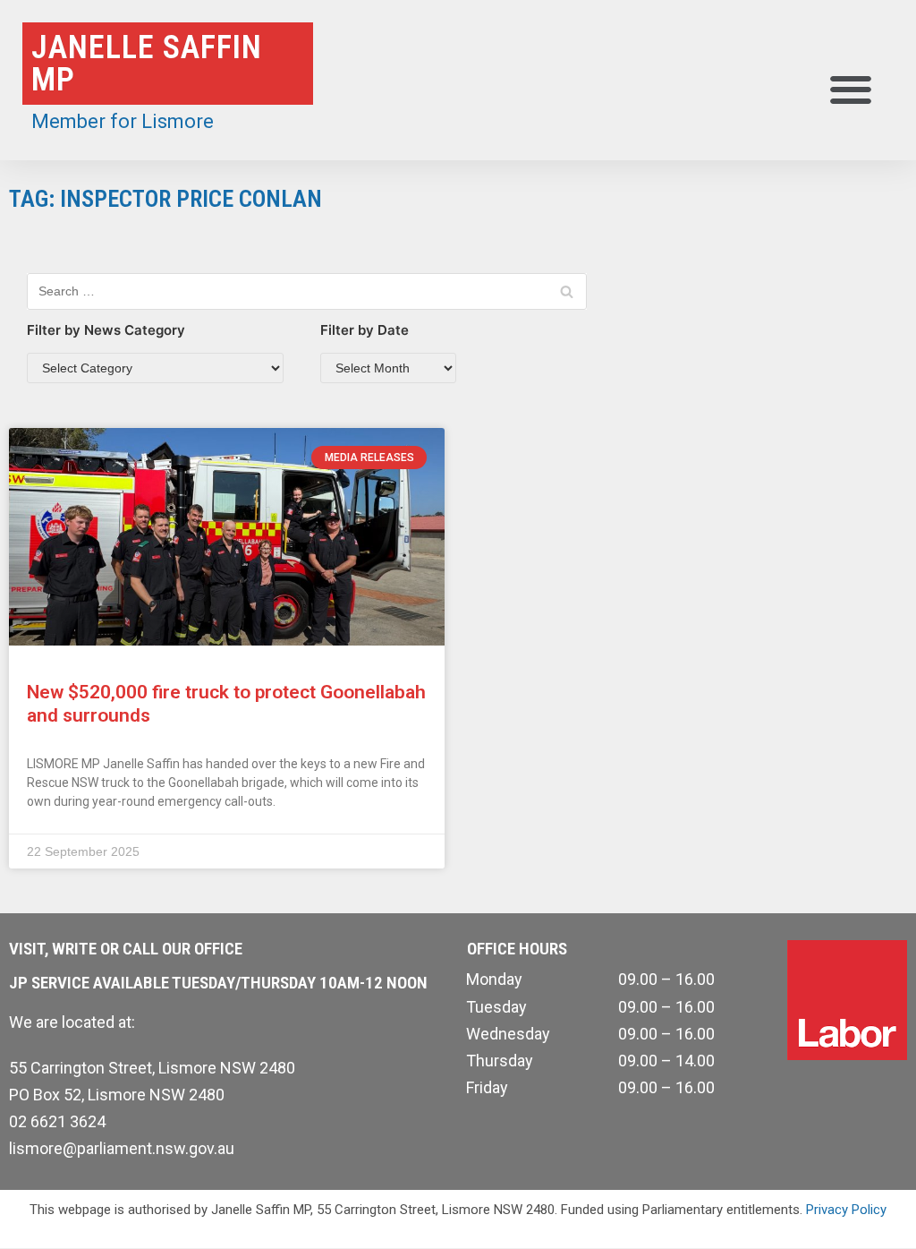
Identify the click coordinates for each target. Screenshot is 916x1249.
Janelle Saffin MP (146, 63)
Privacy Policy (846, 1210)
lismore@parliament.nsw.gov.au (121, 1148)
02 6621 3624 (57, 1121)
